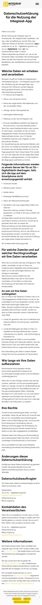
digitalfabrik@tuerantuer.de (12, 495)
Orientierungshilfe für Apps (12, 563)
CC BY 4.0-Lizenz (10, 551)
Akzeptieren (17, 599)
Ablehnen (27, 599)
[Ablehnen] (39, 597)
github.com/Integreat (22, 576)
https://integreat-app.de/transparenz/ (19, 583)
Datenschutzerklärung (21, 602)
